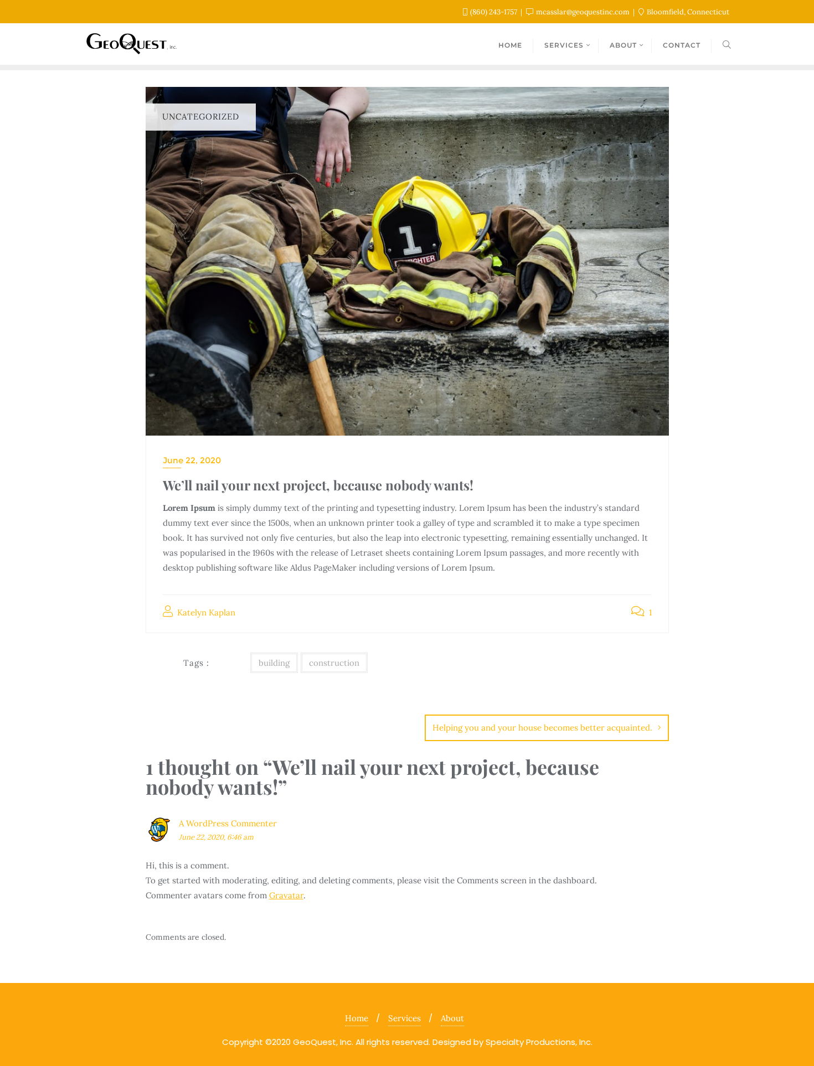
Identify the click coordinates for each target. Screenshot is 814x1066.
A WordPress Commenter (228, 823)
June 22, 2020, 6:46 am (216, 837)
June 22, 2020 (192, 460)
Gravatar (286, 895)
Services (404, 1018)
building (274, 663)
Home (356, 1018)
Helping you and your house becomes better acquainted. (542, 727)
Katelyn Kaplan (205, 612)
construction (334, 663)
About (452, 1018)
